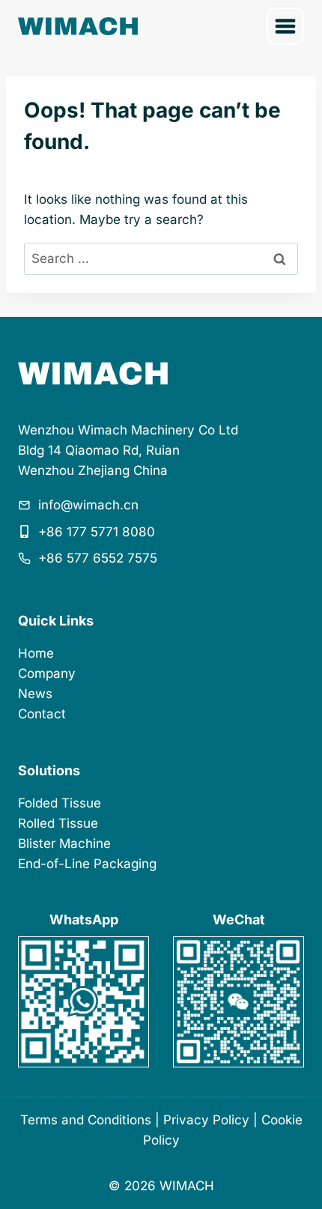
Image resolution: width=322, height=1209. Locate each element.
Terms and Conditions (85, 1119)
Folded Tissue (59, 803)
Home (36, 653)
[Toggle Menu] (285, 26)
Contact (42, 713)
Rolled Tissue (58, 823)
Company (47, 673)
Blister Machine (64, 843)
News (35, 693)
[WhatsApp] (83, 1001)
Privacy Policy (206, 1119)
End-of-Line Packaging (87, 863)
